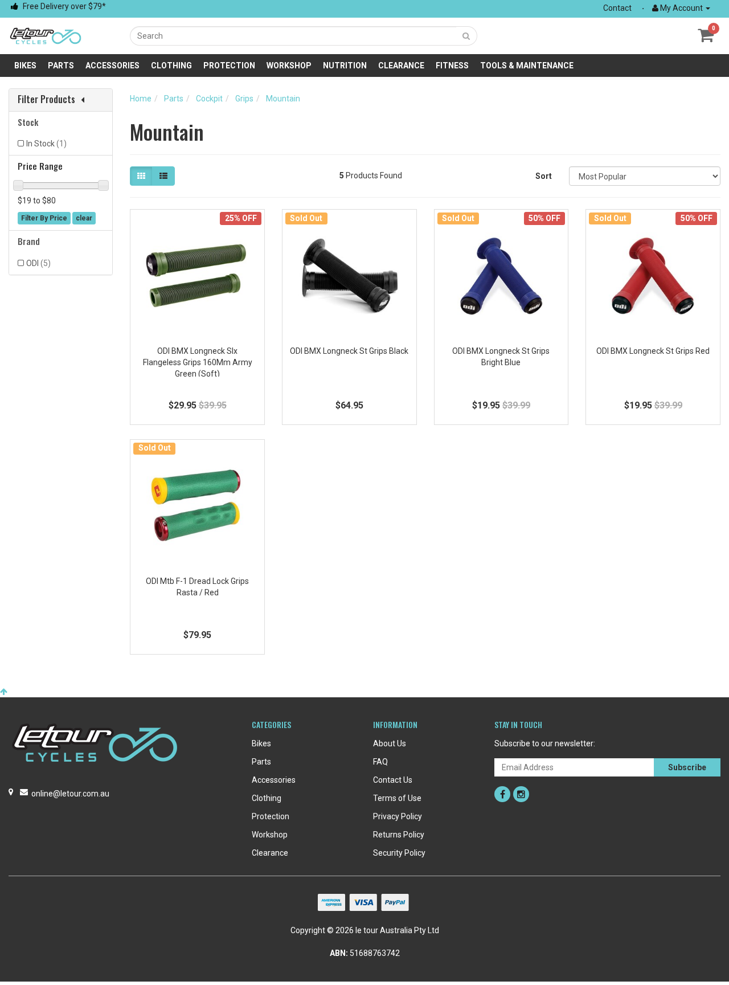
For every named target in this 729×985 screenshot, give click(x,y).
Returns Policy (398, 834)
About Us (389, 743)
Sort (543, 176)
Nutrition (345, 65)
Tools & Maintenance (527, 65)
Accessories (112, 65)
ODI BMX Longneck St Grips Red (653, 350)
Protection (229, 65)
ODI (38, 263)
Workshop (289, 65)
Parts (61, 65)
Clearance (401, 65)
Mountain (283, 98)
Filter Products (46, 100)
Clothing (171, 65)
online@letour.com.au (70, 793)
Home (140, 98)
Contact (617, 8)
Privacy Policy (397, 816)
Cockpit (209, 98)
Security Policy (399, 852)
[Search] (466, 36)
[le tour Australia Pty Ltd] (46, 35)
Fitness (452, 65)
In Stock (46, 143)
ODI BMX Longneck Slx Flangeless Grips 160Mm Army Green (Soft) (197, 362)
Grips (244, 98)
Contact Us (392, 779)
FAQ (380, 761)
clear (84, 218)
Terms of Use (397, 798)
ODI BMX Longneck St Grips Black (349, 350)
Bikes (25, 65)
